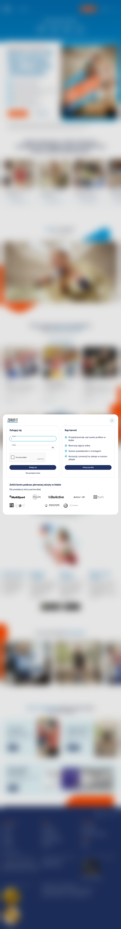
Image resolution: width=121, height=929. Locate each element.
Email (14, 436)
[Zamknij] (112, 420)
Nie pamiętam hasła (33, 473)
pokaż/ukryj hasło (52, 447)
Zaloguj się (33, 467)
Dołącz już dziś (88, 467)
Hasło (14, 445)
